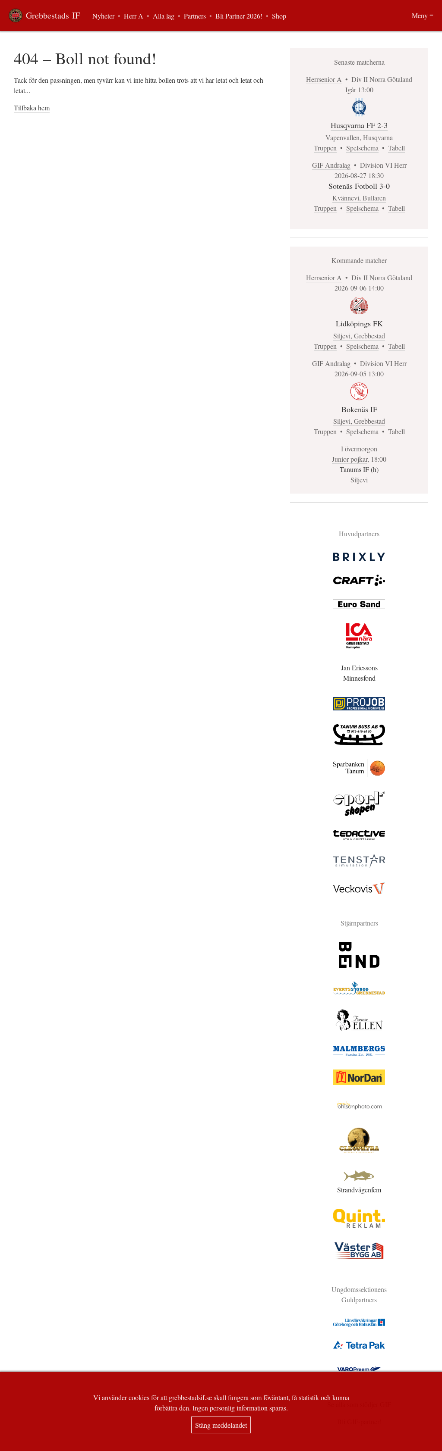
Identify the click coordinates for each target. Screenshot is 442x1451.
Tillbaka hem (32, 107)
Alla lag (163, 15)
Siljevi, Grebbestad (359, 335)
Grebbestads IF (53, 15)
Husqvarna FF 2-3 (359, 125)
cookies (139, 1397)
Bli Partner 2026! (238, 15)
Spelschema (362, 147)
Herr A (133, 15)
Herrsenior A (324, 79)
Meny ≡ (422, 15)
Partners (195, 15)
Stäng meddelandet (221, 1424)
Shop (279, 15)
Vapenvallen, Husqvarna (359, 137)
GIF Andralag (331, 164)
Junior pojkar (349, 458)
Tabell (396, 147)
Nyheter (103, 15)
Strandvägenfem (359, 1189)
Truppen (325, 147)
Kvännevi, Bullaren (359, 197)
